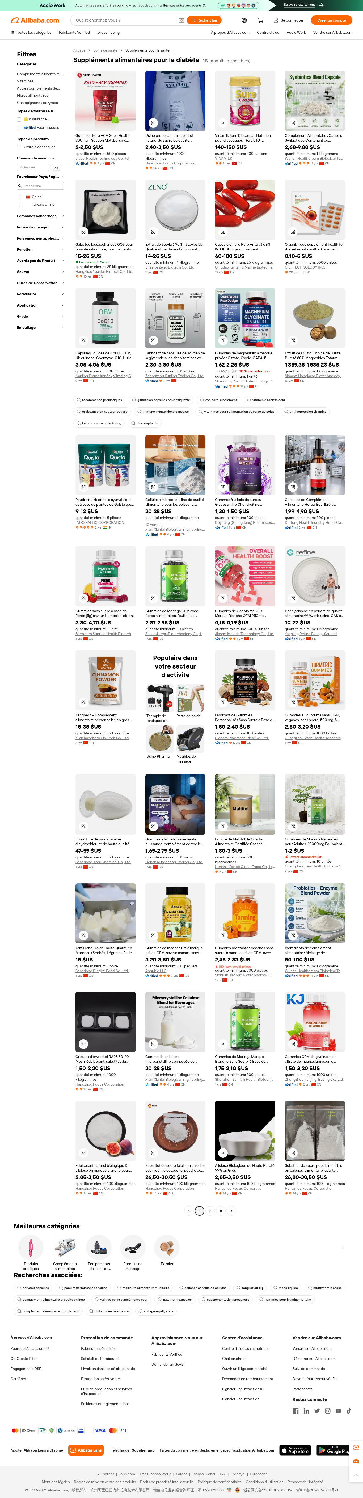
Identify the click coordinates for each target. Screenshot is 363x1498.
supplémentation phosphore (228, 1299)
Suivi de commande (309, 1369)
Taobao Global (203, 1474)
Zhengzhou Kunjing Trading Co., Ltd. (174, 376)
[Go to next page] (231, 1211)
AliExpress (105, 1474)
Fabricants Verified (166, 1354)
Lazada (181, 1474)
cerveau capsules (36, 1288)
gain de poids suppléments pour (124, 1299)
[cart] (261, 21)
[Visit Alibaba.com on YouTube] (338, 1411)
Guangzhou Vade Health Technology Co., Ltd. (315, 738)
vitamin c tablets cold (268, 400)
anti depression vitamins (308, 412)
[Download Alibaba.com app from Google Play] (334, 1450)
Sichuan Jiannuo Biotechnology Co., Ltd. (245, 975)
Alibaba (79, 50)
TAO (223, 1474)
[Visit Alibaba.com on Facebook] (296, 1411)
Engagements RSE (26, 1369)
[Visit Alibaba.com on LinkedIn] (306, 1411)
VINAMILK (223, 158)
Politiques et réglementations (105, 1404)
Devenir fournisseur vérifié (315, 1379)
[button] (181, 20)
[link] (356, 1447)
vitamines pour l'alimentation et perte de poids (239, 412)
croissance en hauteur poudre (104, 412)
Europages (259, 1474)
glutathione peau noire (112, 1311)
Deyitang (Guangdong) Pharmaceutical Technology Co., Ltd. (245, 522)
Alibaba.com (263, 1450)
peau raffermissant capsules (85, 1288)
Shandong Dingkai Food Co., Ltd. (102, 971)
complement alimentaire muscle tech (51, 1311)
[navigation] (40, 631)
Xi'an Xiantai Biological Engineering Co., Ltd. (175, 529)
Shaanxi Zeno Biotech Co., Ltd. (170, 267)
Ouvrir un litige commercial (244, 1369)
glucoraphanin (147, 423)
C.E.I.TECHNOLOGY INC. (305, 267)
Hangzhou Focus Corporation (169, 163)
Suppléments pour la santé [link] (147, 50)
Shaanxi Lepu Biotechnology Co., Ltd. (175, 634)
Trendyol (238, 1474)
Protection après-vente (100, 1379)
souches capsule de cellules (205, 1288)
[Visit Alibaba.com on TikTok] (349, 1411)
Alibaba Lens (35, 1450)
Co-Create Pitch (24, 1358)
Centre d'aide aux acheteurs (245, 1348)
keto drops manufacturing (101, 423)
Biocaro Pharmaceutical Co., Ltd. (242, 738)
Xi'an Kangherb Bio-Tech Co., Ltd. (102, 738)
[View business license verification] (229, 1490)
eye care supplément (221, 400)
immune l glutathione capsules (166, 412)
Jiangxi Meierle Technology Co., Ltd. (244, 634)
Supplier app (143, 1450)
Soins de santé (105, 50)
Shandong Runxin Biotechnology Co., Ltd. (245, 381)
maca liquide (288, 1288)
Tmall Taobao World (155, 1474)
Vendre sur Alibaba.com (312, 1348)
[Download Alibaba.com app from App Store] (295, 1450)
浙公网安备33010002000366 (268, 1490)
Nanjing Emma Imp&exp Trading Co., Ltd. (105, 376)
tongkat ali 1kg (252, 1288)
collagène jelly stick (158, 1311)
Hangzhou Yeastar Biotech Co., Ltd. (104, 271)
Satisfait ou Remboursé (100, 1358)
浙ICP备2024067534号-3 (317, 1490)
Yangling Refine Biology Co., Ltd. (311, 634)
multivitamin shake (327, 1288)
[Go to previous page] (189, 1211)
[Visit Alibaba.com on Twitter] (317, 1411)
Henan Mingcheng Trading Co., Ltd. (174, 862)
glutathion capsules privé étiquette (163, 400)
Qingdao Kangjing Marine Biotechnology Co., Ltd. (245, 267)
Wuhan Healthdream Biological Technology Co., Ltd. (315, 158)
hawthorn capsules (177, 1299)
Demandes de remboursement (247, 1379)
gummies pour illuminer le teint (288, 1299)
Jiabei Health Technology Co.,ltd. (102, 158)
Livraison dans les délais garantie (108, 1369)
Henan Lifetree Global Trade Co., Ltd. (245, 867)
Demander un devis (167, 1364)
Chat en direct (234, 1358)
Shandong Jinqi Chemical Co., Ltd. (103, 862)
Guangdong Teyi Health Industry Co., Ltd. (315, 866)
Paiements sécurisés (98, 1348)
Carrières (18, 1379)
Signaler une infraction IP (243, 1389)
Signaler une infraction (240, 1399)
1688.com (127, 1474)
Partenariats (303, 1389)
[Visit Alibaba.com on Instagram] (327, 1411)
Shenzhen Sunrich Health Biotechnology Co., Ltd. (105, 634)
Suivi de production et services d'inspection (106, 1391)
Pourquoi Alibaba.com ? (30, 1348)
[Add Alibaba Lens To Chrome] (86, 1450)
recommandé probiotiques (102, 400)
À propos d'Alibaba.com (31, 1337)
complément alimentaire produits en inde (54, 1299)
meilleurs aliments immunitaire (146, 1288)
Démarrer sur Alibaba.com (314, 1358)
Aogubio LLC (156, 971)
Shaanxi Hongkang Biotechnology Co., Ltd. (315, 376)
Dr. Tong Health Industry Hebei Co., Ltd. (315, 522)
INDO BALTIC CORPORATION (99, 522)
